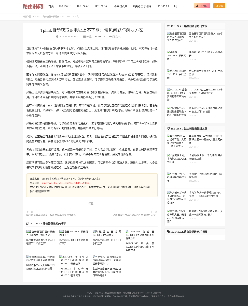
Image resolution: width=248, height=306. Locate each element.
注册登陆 (203, 6)
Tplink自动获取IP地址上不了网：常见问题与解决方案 (92, 30)
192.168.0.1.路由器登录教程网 (46, 16)
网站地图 (127, 293)
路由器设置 (120, 6)
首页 (51, 6)
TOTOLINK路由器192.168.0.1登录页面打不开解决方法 (140, 246)
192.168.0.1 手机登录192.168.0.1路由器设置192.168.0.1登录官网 (73, 272)
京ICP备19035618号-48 (142, 293)
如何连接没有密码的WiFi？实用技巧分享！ (135, 215)
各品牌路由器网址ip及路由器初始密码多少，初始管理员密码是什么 (107, 272)
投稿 (220, 6)
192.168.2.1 (162, 6)
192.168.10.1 (102, 6)
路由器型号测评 (141, 6)
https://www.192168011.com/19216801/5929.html (66, 183)
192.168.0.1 (83, 6)
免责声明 (157, 293)
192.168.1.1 (65, 6)
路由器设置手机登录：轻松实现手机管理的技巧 (51, 215)
